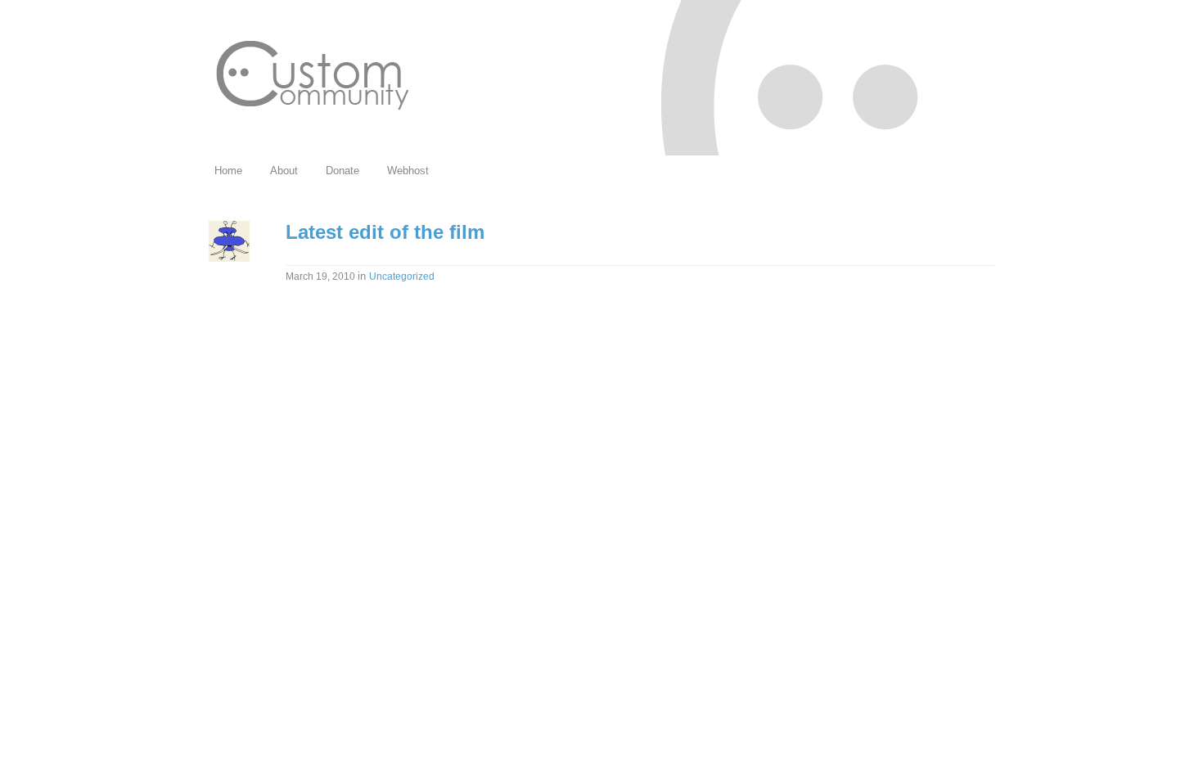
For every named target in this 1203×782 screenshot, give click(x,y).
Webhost (408, 170)
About (284, 170)
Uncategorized (402, 276)
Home (228, 170)
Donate (342, 170)
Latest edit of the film (385, 232)
